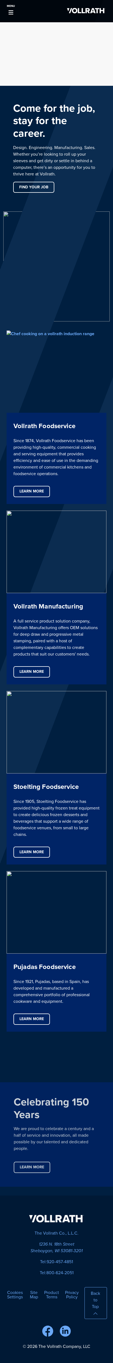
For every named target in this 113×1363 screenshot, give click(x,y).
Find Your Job (33, 187)
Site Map (34, 1295)
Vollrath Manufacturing (48, 606)
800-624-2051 (60, 1273)
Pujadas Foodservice (44, 967)
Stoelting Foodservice (46, 787)
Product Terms (51, 1295)
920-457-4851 (60, 1262)
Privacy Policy (72, 1295)
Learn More (31, 491)
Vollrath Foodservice (44, 426)
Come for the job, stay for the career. (54, 121)
